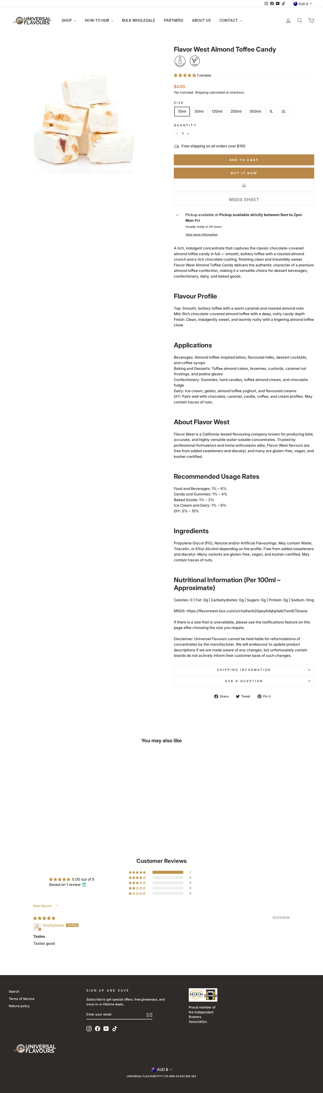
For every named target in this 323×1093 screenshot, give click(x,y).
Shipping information (244, 670)
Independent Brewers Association (201, 1016)
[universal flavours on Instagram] (89, 1028)
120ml (217, 111)
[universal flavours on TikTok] (114, 1028)
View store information (201, 234)
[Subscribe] (149, 1014)
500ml (255, 111)
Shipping (202, 92)
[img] (44, 918)
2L (283, 111)
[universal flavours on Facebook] (97, 1028)
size (179, 103)
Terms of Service (21, 999)
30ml (198, 111)
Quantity (185, 125)
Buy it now (244, 173)
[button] (185, 75)
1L (271, 111)
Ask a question (244, 681)
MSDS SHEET (244, 199)
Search (14, 991)
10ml (182, 111)
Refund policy (19, 1006)
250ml (235, 111)
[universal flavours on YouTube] (106, 1028)
